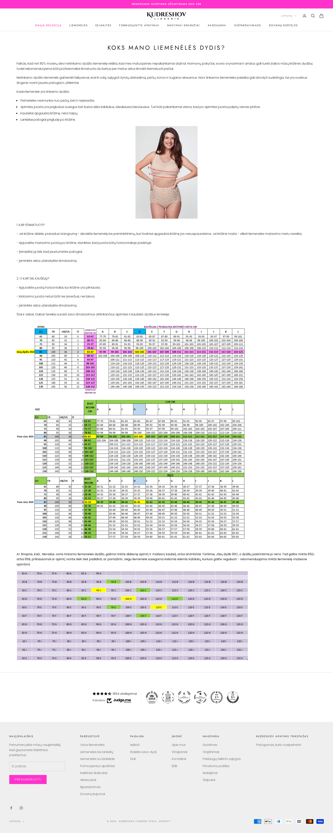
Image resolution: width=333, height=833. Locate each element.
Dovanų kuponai (92, 794)
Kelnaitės (103, 25)
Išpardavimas (90, 787)
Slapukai (209, 780)
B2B (174, 766)
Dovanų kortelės (283, 25)
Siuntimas (210, 745)
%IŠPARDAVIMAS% (247, 25)
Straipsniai (179, 752)
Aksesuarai (217, 25)
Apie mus (179, 745)
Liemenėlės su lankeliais (97, 759)
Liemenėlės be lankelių (96, 752)
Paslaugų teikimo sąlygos (222, 759)
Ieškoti (135, 745)
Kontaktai (179, 759)
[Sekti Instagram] (21, 808)
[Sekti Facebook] (11, 808)
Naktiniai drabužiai (183, 25)
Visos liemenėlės (92, 745)
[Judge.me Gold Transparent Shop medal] (200, 697)
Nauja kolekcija (48, 25)
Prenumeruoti (28, 779)
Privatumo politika (216, 766)
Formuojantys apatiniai (139, 25)
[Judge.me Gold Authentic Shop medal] (184, 697)
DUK (133, 759)
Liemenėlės (78, 25)
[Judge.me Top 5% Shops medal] (233, 697)
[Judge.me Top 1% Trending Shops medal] (216, 697)
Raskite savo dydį (143, 752)
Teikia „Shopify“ (160, 821)
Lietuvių (287, 15)
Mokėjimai (210, 773)
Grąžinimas (211, 752)
